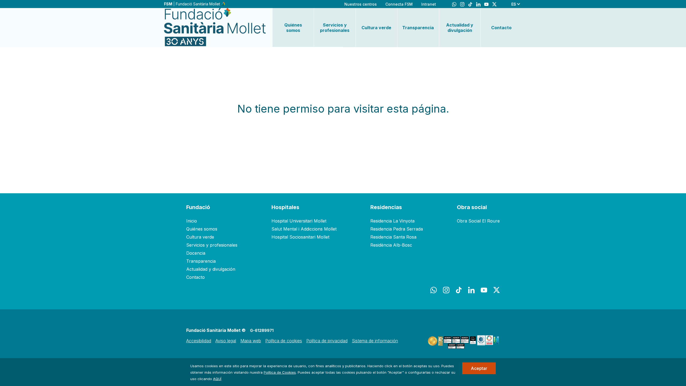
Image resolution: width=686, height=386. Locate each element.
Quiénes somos (293, 27)
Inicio (191, 221)
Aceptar (479, 368)
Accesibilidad (198, 340)
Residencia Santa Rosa (393, 237)
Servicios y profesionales (334, 27)
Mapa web (250, 340)
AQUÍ (217, 379)
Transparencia (418, 27)
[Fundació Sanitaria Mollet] (215, 27)
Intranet (428, 4)
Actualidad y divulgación (459, 27)
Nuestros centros (360, 4)
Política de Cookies (280, 372)
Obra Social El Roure (478, 221)
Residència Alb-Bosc (391, 245)
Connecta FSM (399, 4)
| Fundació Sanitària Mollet (192, 4)
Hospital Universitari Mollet (298, 221)
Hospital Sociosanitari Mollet (300, 237)
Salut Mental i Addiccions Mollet (304, 229)
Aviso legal (225, 340)
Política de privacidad (327, 340)
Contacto (501, 27)
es (513, 4)
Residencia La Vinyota (392, 221)
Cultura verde (376, 27)
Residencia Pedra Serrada (396, 229)
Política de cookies (283, 340)
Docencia (195, 253)
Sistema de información (375, 340)
